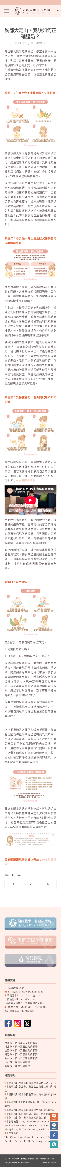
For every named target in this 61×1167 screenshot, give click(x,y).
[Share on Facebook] (13, 884)
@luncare (31, 999)
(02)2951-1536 (16, 987)
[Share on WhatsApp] (47, 884)
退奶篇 (39, 43)
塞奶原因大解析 (26, 480)
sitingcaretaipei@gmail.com (25, 991)
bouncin (53, 1163)
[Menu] (5, 11)
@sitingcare (33, 995)
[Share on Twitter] (30, 884)
